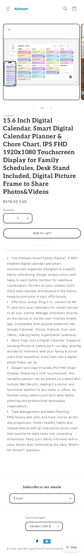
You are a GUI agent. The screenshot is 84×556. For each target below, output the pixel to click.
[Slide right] (50, 107)
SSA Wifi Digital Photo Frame (35, 548)
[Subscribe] (69, 498)
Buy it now (42, 245)
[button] (8, 8)
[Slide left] (33, 107)
